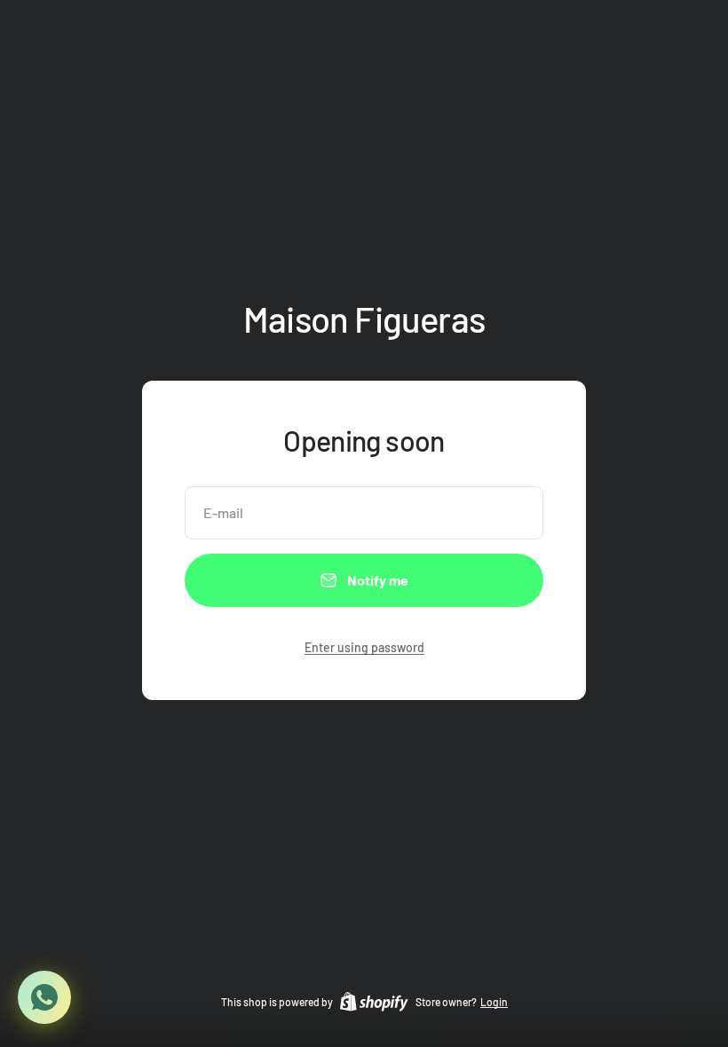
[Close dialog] (687, 362)
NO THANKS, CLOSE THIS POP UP (194, 704)
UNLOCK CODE (195, 655)
